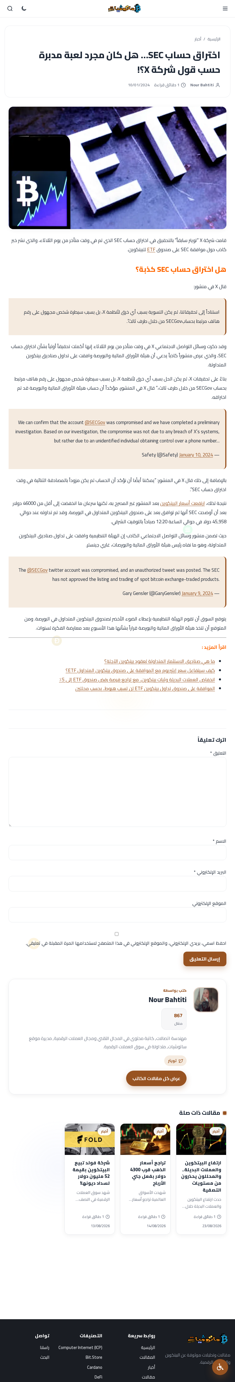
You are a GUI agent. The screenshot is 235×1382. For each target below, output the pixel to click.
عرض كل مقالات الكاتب (156, 1078)
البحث (44, 1357)
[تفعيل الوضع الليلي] (24, 9)
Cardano (94, 1367)
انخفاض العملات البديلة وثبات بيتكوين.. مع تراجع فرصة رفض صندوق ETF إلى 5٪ (137, 679)
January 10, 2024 (196, 454)
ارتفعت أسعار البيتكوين (182, 503)
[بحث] (10, 9)
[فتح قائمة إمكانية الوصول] (220, 1367)
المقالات (147, 1357)
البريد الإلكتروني (210, 872)
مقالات (148, 1377)
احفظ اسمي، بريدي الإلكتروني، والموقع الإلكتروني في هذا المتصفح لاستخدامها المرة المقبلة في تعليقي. (126, 943)
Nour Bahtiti (202, 85)
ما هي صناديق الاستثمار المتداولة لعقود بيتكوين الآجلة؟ (159, 661)
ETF (151, 249)
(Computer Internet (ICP (80, 1347)
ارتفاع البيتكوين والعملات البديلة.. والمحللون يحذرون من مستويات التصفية (201, 1176)
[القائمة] (225, 9)
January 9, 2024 (197, 593)
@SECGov (95, 422)
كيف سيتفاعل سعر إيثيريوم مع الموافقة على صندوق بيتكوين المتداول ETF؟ (140, 670)
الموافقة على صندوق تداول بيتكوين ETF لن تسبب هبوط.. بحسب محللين (145, 688)
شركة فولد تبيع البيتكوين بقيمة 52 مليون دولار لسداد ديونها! (91, 1172)
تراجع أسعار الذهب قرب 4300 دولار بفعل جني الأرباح (148, 1172)
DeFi (98, 1377)
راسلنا (44, 1347)
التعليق (218, 753)
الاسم (219, 841)
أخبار (198, 39)
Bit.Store (94, 1357)
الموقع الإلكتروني (209, 903)
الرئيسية (213, 39)
